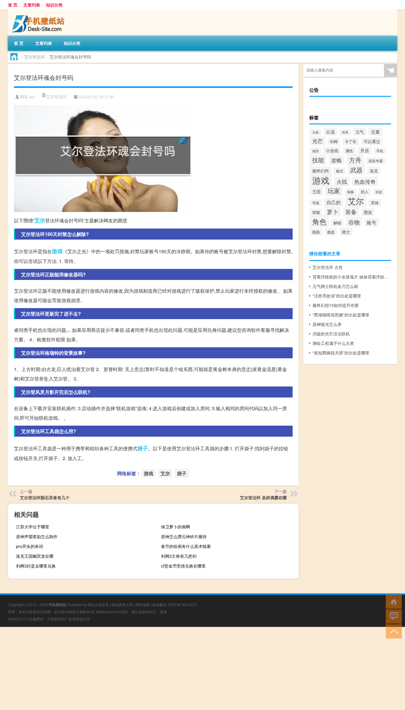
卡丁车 (350, 141)
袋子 (142, 448)
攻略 (336, 160)
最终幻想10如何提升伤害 (335, 305)
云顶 (330, 132)
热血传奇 (365, 181)
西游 (368, 212)
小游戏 (332, 150)
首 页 (12, 5)
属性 (349, 150)
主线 (315, 132)
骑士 (346, 232)
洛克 (374, 171)
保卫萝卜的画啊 (175, 527)
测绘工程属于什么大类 (333, 343)
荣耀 (316, 212)
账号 (371, 222)
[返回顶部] (392, 631)
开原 (364, 150)
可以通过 (371, 141)
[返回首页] (392, 601)
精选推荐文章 (122, 604)
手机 (379, 150)
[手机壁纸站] (39, 12)
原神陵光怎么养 (327, 324)
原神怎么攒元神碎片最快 (184, 536)
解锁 (337, 223)
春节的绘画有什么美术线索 (186, 546)
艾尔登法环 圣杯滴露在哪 (263, 497)
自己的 (333, 202)
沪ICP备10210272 (182, 604)
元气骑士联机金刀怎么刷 (335, 286)
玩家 (334, 190)
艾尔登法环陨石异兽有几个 (45, 497)
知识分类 (54, 5)
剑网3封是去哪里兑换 (36, 566)
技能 (318, 160)
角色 (319, 221)
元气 (359, 132)
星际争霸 (376, 161)
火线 (342, 181)
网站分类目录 (98, 604)
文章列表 (31, 5)
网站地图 (142, 604)
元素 (375, 132)
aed (32, 97)
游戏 (57, 251)
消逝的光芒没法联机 (331, 334)
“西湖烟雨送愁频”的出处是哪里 (340, 315)
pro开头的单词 (29, 546)
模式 (339, 171)
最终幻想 (320, 170)
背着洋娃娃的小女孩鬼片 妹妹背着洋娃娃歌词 (351, 277)
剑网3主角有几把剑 (179, 556)
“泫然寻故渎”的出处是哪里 (336, 296)
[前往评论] (392, 616)
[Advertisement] (178, 668)
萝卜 (332, 211)
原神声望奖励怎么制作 (37, 536)
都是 (331, 232)
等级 (315, 202)
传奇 (345, 132)
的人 (365, 191)
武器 (356, 169)
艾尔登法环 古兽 (327, 267)
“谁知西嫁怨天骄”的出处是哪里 (340, 353)
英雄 (375, 202)
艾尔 (39, 220)
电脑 (350, 192)
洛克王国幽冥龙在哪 (34, 556)
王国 (316, 191)
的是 (379, 192)
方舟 (355, 159)
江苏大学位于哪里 (32, 527)
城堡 (315, 150)
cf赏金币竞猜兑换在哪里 (183, 566)
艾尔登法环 (34, 57)
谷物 (354, 222)
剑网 (334, 141)
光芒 (317, 141)
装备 (351, 211)
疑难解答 (159, 604)
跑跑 (316, 232)
